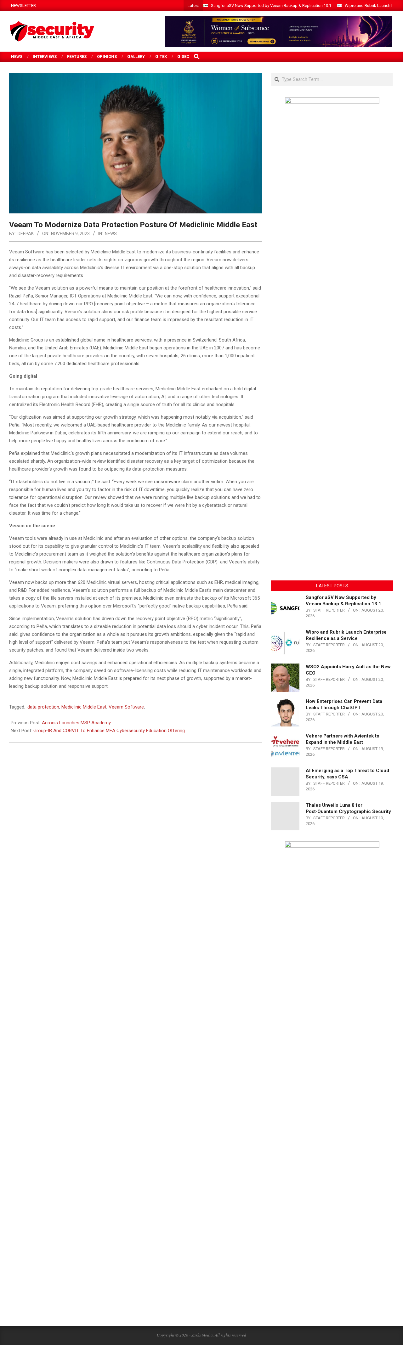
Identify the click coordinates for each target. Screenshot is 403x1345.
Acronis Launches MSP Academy (76, 723)
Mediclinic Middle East (83, 707)
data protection (43, 707)
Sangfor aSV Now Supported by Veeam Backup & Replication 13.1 (271, 5)
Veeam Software (126, 707)
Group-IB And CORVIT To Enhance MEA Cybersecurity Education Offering (109, 730)
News (111, 233)
